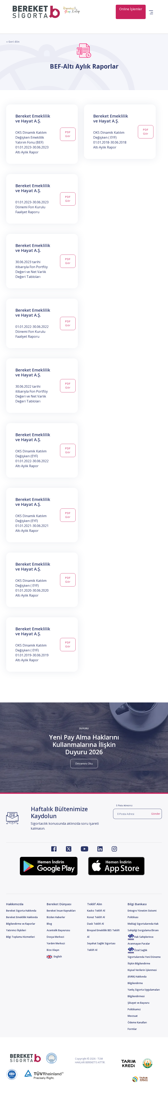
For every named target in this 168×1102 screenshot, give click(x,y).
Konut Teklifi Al (96, 917)
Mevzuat (133, 1016)
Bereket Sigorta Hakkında (21, 910)
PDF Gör (67, 134)
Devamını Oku (84, 763)
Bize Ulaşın (53, 950)
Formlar (132, 1029)
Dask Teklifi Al (95, 923)
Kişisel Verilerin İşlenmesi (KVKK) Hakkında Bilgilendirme (142, 976)
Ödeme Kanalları (137, 1022)
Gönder (155, 813)
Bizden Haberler (56, 917)
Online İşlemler (130, 9)
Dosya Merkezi (55, 937)
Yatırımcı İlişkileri (16, 930)
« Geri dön (12, 41)
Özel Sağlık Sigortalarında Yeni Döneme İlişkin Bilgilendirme (144, 956)
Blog (49, 923)
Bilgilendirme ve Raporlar (20, 923)
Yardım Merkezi (56, 943)
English (57, 956)
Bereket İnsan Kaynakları (61, 910)
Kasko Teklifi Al (96, 910)
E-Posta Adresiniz (124, 805)
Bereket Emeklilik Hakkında (22, 917)
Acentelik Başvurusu (58, 930)
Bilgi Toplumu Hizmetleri (20, 937)
